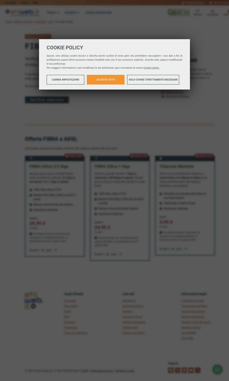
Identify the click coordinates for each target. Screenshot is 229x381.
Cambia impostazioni (65, 79)
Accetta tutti (106, 79)
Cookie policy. (151, 67)
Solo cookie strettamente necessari (153, 79)
